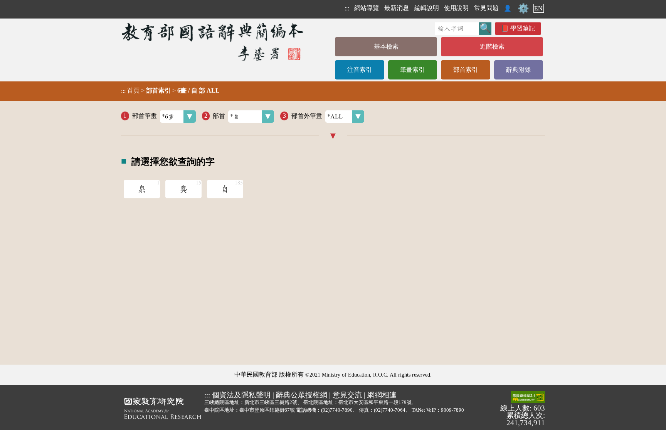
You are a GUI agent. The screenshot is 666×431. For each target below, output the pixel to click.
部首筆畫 (144, 115)
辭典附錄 (518, 69)
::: (347, 8)
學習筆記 (522, 28)
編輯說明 (426, 8)
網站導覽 (366, 8)
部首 (219, 115)
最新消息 (396, 8)
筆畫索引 (412, 69)
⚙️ (523, 8)
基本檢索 (386, 46)
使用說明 (456, 8)
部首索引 (465, 69)
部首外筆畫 (306, 115)
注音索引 (359, 69)
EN (538, 8)
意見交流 (347, 395)
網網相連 (382, 395)
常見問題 (486, 8)
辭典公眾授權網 (301, 395)
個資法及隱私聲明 (241, 395)
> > (170, 90)
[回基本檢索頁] (213, 41)
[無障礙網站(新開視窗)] (528, 397)
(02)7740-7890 (337, 410)
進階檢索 (492, 46)
